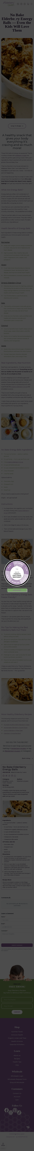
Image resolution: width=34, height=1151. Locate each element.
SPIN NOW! (17, 590)
